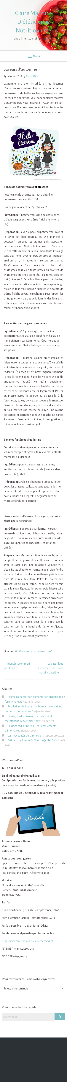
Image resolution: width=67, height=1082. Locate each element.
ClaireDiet (32, 76)
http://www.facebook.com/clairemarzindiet (27, 941)
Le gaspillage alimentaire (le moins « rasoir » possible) (50, 668)
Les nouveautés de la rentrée (24, 735)
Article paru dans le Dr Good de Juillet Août (32, 740)
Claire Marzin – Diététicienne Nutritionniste (33, 22)
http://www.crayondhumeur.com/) (33, 651)
